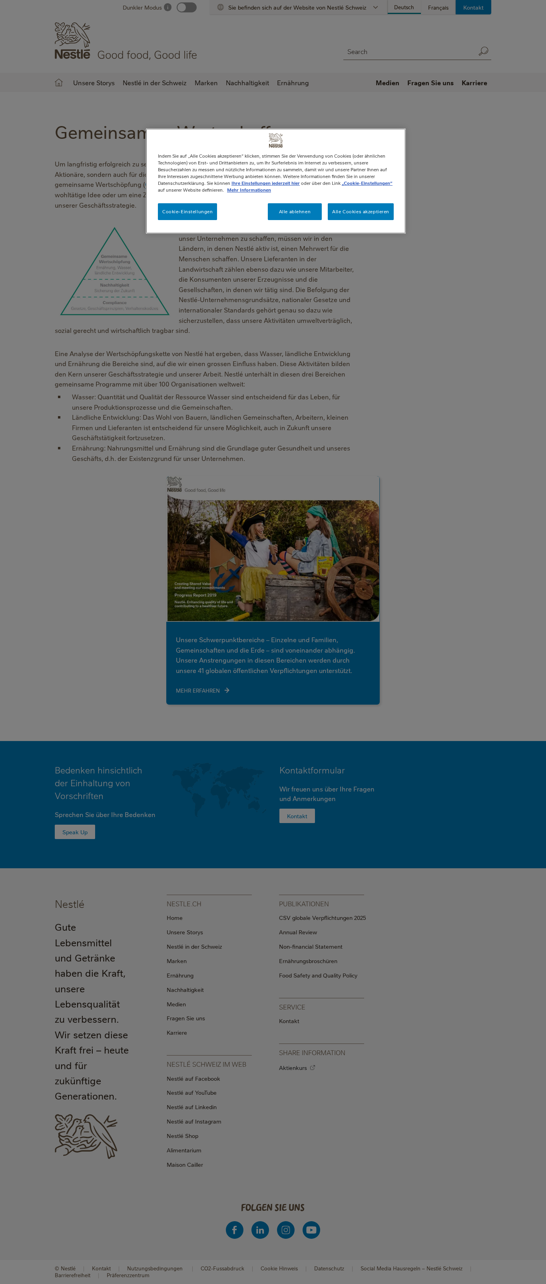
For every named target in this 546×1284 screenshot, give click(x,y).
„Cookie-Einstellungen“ (367, 183)
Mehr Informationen (249, 190)
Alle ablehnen (295, 211)
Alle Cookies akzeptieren (360, 211)
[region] (276, 181)
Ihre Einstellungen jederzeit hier (265, 183)
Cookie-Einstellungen (187, 211)
